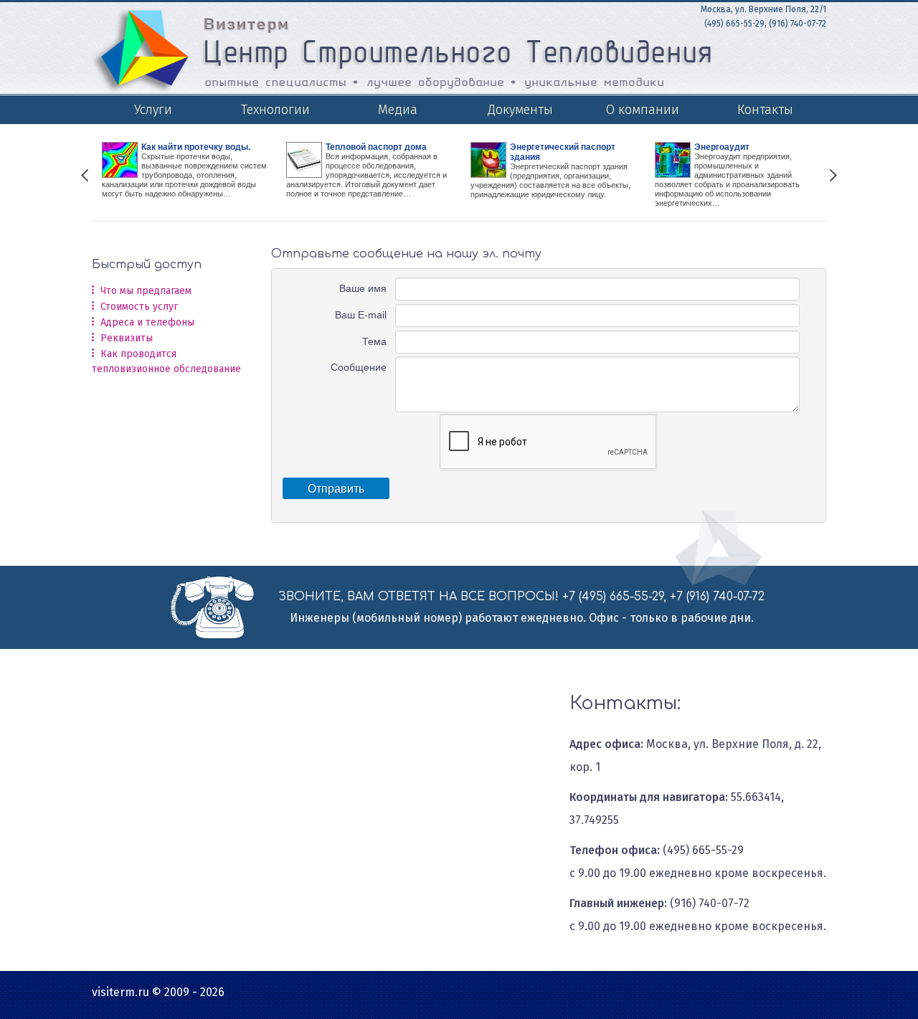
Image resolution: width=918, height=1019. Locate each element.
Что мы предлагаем (145, 291)
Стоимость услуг (139, 306)
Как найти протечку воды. (195, 147)
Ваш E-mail (361, 315)
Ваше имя (363, 288)
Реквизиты (126, 338)
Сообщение (359, 367)
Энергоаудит (721, 147)
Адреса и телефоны (147, 322)
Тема (374, 341)
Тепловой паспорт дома (376, 147)
